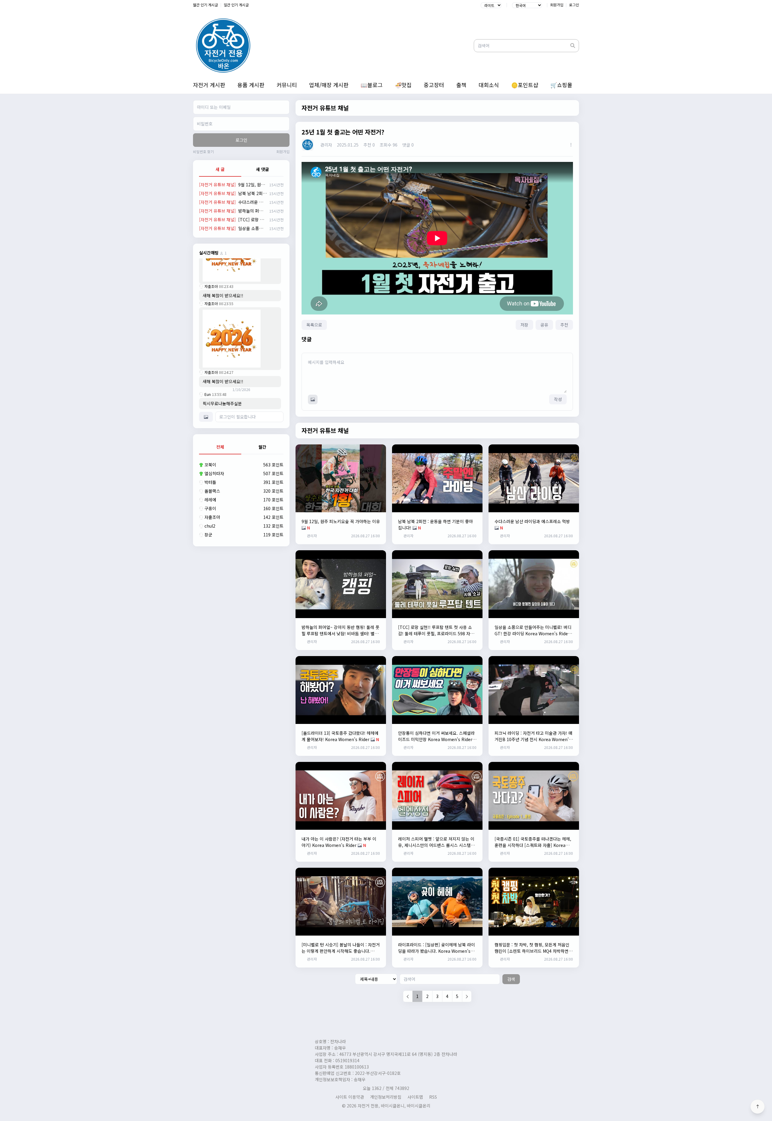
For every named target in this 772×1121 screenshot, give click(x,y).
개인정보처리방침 (385, 1097)
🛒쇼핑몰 (561, 85)
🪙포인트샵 (524, 85)
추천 (564, 325)
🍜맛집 (403, 85)
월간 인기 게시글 (205, 4)
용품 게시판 (250, 85)
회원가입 (556, 4)
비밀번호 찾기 (203, 151)
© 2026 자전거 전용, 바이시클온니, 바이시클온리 (386, 1106)
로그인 (574, 4)
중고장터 (434, 85)
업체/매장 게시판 (329, 85)
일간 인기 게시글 (236, 4)
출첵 (461, 85)
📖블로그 (372, 85)
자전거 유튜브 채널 (325, 107)
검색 (511, 979)
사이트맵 (415, 1097)
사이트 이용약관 (349, 1097)
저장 (524, 325)
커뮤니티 (287, 85)
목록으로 (314, 325)
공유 (544, 325)
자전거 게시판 (209, 85)
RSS (433, 1097)
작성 (558, 399)
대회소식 (489, 85)
